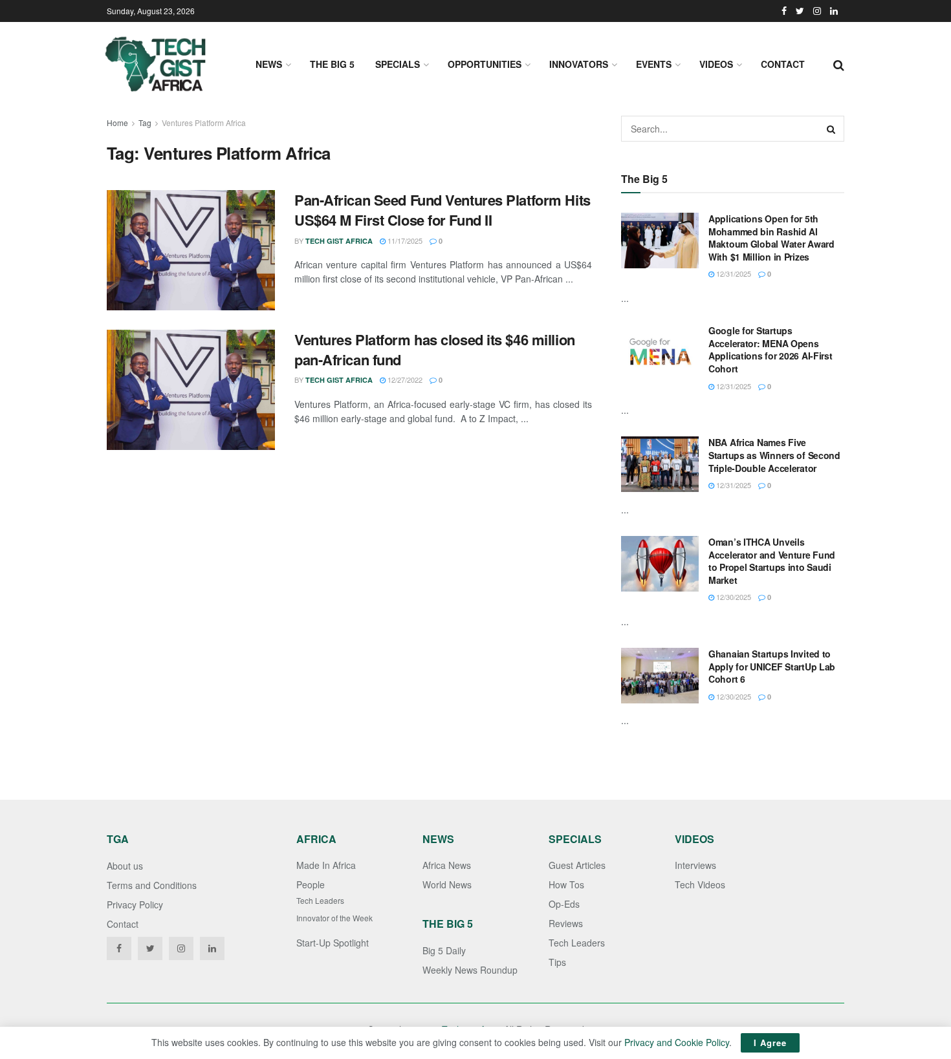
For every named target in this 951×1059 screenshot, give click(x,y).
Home (117, 122)
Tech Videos (700, 884)
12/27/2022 (404, 379)
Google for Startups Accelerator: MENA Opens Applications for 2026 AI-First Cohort (770, 349)
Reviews (566, 923)
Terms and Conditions (152, 885)
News (269, 64)
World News (447, 884)
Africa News (446, 865)
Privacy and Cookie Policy (676, 1042)
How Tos (566, 884)
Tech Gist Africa (339, 241)
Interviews (695, 865)
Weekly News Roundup (470, 969)
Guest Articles (577, 865)
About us (125, 865)
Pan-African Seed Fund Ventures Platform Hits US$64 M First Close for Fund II (442, 209)
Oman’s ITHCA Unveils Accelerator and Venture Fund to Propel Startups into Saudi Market (771, 560)
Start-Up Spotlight (332, 942)
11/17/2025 (404, 240)
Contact (783, 64)
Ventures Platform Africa (204, 122)
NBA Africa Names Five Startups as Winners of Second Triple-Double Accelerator (774, 455)
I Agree (770, 1042)
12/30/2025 (732, 597)
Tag (144, 122)
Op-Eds (564, 903)
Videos (716, 64)
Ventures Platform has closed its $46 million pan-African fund (434, 349)
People (310, 884)
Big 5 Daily (444, 950)
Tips (557, 962)
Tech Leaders (320, 900)
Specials (397, 64)
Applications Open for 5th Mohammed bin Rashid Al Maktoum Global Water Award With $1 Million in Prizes (771, 237)
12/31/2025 (732, 273)
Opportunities (484, 64)
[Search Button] (831, 129)
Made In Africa (326, 865)
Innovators (578, 64)
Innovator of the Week (334, 917)
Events (654, 64)
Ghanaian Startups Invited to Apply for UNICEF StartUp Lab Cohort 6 (771, 666)
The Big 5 (332, 64)
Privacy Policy (135, 904)
